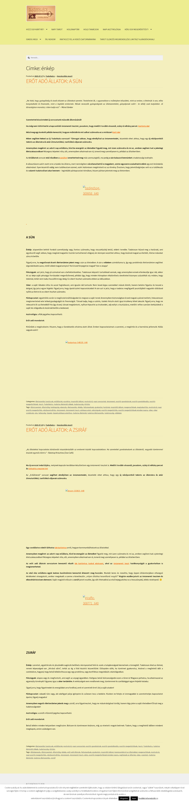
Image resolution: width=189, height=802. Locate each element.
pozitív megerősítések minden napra (133, 410)
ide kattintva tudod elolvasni (89, 563)
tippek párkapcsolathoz (62, 413)
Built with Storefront (35, 787)
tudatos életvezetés (95, 413)
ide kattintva (61, 547)
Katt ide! (116, 132)
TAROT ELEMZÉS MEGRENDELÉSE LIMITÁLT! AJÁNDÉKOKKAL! (127, 39)
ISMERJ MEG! (32, 39)
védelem (118, 413)
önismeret (111, 401)
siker (151, 410)
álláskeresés (35, 752)
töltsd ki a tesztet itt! (38, 468)
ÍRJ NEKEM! (50, 39)
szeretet (144, 755)
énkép (80, 407)
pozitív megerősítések (128, 746)
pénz (86, 755)
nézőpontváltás (49, 410)
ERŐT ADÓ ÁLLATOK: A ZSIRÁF (56, 429)
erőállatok (58, 401)
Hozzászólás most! (64, 76)
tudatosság (78, 404)
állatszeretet (35, 407)
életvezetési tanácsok (44, 401)
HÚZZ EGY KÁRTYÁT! (35, 29)
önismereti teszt (72, 410)
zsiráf (53, 758)
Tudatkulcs (50, 76)
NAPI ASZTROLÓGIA (112, 29)
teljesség (42, 413)
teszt (41, 404)
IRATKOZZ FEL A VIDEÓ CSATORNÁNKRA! (78, 39)
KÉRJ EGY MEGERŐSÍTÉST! (136, 29)
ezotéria (66, 401)
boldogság (55, 407)
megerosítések (130, 407)
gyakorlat (98, 407)
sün (36, 413)
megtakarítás (142, 407)
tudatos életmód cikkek (63, 404)
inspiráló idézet (77, 401)
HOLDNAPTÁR (73, 29)
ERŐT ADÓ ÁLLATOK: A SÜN (54, 81)
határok (106, 407)
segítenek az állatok (127, 755)
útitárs (87, 404)
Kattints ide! (144, 126)
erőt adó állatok (73, 752)
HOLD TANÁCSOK (91, 29)
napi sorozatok (100, 401)
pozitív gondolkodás (140, 401)
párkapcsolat (85, 410)
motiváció (88, 401)
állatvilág (46, 407)
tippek (49, 413)
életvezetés (72, 407)
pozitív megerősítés (109, 410)
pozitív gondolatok (123, 401)
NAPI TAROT (57, 29)
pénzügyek (96, 410)
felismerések (88, 407)
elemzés (63, 407)
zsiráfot (63, 157)
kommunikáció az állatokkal (126, 752)
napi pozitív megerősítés (36, 755)
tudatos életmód (80, 413)
